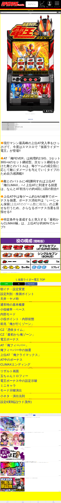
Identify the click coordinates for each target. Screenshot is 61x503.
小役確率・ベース (12, 309)
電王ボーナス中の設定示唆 (18, 380)
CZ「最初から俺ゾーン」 (17, 334)
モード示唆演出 (11, 390)
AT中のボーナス (11, 359)
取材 (38, 502)
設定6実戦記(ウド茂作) (16, 402)
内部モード (8, 314)
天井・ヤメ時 (9, 298)
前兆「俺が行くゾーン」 (17, 324)
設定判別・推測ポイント (17, 294)
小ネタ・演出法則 (12, 396)
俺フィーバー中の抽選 (15, 350)
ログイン (32, 4)
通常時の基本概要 (12, 304)
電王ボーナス (9, 339)
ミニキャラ (8, 385)
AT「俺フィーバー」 (14, 345)
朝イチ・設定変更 (12, 289)
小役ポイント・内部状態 (17, 319)
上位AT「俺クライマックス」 (20, 355)
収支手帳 (42, 7)
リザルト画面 (9, 371)
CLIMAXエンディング (15, 364)
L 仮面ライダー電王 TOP (30, 279)
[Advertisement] (19, 408)
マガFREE (53, 502)
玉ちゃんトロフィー (14, 376)
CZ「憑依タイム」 (13, 329)
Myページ (49, 7)
